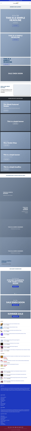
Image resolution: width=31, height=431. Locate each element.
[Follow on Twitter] (4, 392)
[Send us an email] (5, 392)
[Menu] (1, 3)
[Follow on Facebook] (1, 392)
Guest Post (2, 405)
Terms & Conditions (3, 397)
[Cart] (29, 3)
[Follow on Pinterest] (7, 392)
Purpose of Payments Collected (5, 420)
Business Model (3, 404)
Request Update (3, 421)
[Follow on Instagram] (2, 392)
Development (2, 423)
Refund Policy (2, 399)
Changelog (6, 428)
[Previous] (2, 282)
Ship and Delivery (3, 403)
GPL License (2, 401)
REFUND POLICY (19, 428)
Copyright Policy (3, 400)
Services (2, 422)
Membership (9, 428)
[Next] (29, 282)
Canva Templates (3, 424)
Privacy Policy (2, 398)
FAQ (1, 402)
